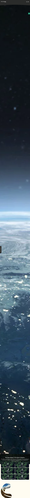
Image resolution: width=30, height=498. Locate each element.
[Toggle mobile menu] (28, 2)
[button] (29, 13)
